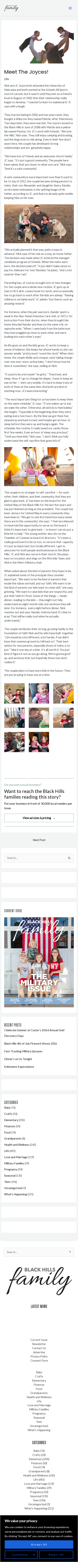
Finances (9, 1126)
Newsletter (39, 1344)
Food (7, 1132)
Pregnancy (10, 1169)
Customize (20, 1554)
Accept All (39, 1544)
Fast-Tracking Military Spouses (23, 1051)
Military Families (14, 1163)
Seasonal (9, 1175)
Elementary (11, 1120)
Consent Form (39, 1360)
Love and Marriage (15, 1157)
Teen (7, 1181)
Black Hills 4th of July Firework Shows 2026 (30, 1043)
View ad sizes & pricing (39, 818)
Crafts (8, 1113)
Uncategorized (13, 1188)
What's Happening (15, 1194)
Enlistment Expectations (19, 1066)
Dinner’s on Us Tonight (18, 1059)
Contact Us (39, 1348)
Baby (7, 1107)
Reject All (56, 1554)
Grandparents (13, 1138)
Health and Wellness (16, 1144)
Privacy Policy (39, 1356)
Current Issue (39, 1339)
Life (6, 79)
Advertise (39, 1352)
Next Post (39, 840)
